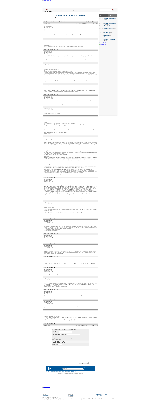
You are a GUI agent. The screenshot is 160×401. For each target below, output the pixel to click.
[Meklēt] (113, 10)
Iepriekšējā (92, 21)
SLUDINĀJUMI (72, 15)
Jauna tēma (61, 21)
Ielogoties (70, 21)
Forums (66, 10)
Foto (79, 10)
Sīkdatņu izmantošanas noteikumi (101, 394)
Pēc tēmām (112, 15)
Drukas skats (75, 21)
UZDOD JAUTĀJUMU (80, 15)
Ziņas (61, 10)
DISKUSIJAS (65, 15)
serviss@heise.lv (71, 395)
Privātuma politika (99, 395)
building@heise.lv (45, 395)
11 (90, 23)
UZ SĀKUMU (59, 15)
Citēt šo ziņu (56, 39)
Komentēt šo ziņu (50, 39)
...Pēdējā (93, 23)
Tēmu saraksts (55, 21)
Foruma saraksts (49, 21)
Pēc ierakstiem (103, 15)
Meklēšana (66, 21)
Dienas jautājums (47, 17)
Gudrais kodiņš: (55, 344)
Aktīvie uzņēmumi (72, 10)
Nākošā (96, 21)
